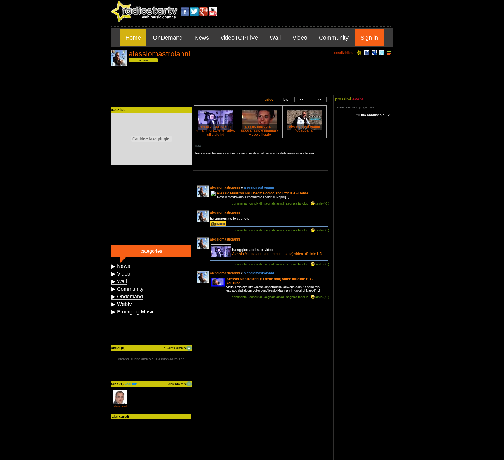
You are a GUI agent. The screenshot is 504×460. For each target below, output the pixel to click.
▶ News (120, 266)
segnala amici (274, 203)
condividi (255, 203)
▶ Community (127, 289)
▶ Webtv (121, 304)
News (202, 37)
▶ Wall (119, 281)
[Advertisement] (252, 81)
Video (300, 37)
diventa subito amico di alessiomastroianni (152, 359)
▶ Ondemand (127, 296)
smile (319, 203)
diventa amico (175, 348)
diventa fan (177, 384)
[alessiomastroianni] (119, 64)
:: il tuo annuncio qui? (373, 115)
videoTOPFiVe (239, 37)
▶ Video (120, 274)
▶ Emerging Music (133, 312)
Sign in (369, 37)
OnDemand (168, 37)
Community (334, 37)
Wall (275, 37)
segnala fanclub (297, 203)
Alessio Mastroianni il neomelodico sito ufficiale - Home (262, 193)
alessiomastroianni (259, 187)
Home (133, 37)
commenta (239, 203)
